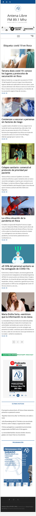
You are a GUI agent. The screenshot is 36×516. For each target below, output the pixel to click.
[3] (22, 484)
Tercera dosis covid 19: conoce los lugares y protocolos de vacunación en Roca (17, 73)
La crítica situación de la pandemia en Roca (13, 219)
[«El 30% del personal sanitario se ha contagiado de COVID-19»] (18, 253)
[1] (8, 484)
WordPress (4, 508)
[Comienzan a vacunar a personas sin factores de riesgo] (18, 107)
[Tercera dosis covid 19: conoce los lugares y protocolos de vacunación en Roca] (18, 58)
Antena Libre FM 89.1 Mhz (17, 18)
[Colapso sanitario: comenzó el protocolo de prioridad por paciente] (18, 154)
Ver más (6, 93)
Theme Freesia (29, 506)
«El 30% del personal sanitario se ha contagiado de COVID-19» (18, 267)
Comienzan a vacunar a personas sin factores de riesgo (18, 120)
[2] (15, 484)
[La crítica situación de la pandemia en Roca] (18, 205)
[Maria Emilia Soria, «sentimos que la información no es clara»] (18, 301)
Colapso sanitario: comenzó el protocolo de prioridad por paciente (16, 170)
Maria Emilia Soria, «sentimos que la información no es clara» (17, 315)
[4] (29, 484)
